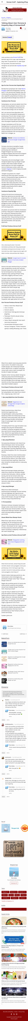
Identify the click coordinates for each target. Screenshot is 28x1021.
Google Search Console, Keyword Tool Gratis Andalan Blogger (17, 259)
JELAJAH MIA (8, 778)
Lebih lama (5, 634)
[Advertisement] (14, 345)
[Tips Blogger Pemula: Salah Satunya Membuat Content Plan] (4, 675)
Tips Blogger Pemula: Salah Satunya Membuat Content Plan (16, 672)
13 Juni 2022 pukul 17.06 (20, 745)
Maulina (7, 699)
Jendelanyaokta (9, 724)
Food (10, 895)
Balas (3, 719)
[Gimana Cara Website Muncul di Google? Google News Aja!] (4, 142)
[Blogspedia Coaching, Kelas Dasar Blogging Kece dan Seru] (4, 544)
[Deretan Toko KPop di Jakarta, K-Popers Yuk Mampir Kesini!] (14, 943)
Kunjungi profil (14, 883)
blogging (8, 169)
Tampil (9, 37)
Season (22, 898)
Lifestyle (14, 898)
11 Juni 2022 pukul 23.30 (16, 757)
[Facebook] (11, 1014)
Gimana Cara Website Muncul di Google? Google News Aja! (16, 139)
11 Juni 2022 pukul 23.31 (17, 778)
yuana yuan (8, 757)
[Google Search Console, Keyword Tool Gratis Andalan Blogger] (4, 262)
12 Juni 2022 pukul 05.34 (20, 710)
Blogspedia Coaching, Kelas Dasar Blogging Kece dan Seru (16, 541)
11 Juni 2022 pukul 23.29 (19, 724)
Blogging (4, 620)
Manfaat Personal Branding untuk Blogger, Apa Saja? (15, 679)
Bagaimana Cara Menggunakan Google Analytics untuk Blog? (16, 403)
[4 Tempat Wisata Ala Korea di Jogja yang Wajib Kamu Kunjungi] (14, 961)
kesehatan (5, 898)
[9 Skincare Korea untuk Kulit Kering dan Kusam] (14, 979)
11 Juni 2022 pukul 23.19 (15, 699)
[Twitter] (14, 1014)
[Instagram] (16, 1014)
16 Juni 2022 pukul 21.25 (20, 787)
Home (16, 895)
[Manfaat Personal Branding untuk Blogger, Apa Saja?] (4, 683)
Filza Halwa (12, 710)
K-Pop (22, 895)
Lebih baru (22, 634)
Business (13, 892)
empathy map (20, 65)
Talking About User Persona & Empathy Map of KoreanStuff (13, 24)
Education (21, 892)
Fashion (4, 895)
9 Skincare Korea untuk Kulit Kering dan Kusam (13, 981)
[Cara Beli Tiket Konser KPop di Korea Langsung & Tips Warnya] (14, 995)
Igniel (16, 1018)
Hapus (8, 719)
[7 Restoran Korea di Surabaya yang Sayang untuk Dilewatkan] (14, 924)
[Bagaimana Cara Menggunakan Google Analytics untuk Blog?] (4, 406)
